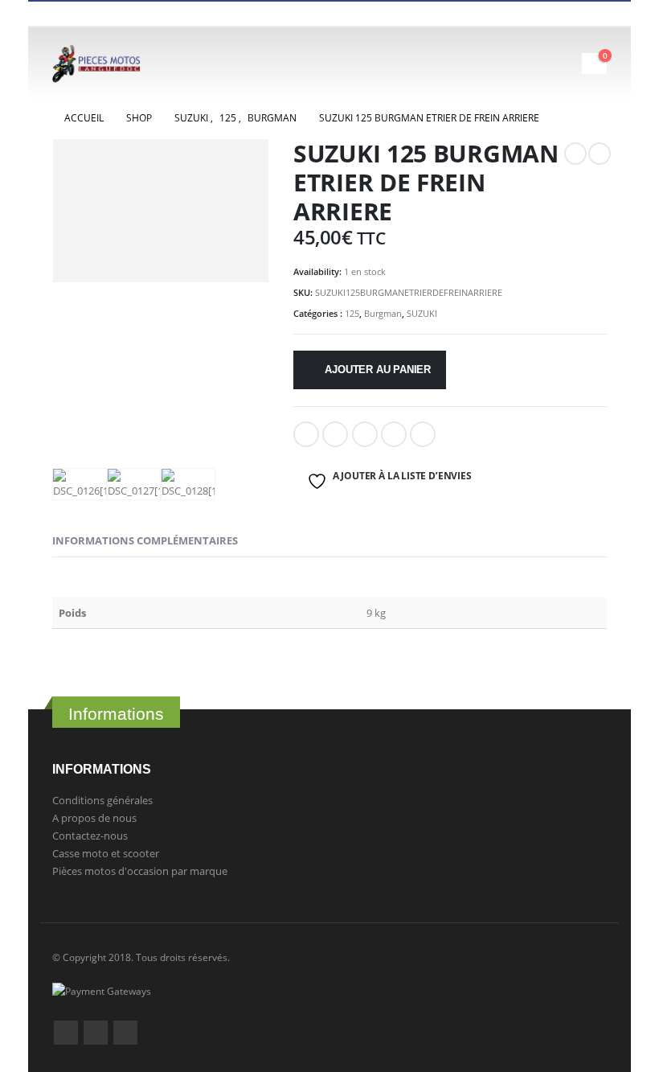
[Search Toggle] (524, 63)
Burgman (383, 313)
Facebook (306, 434)
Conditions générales (102, 800)
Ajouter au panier (378, 369)
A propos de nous (94, 818)
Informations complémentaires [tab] (145, 540)
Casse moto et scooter (105, 853)
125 (352, 313)
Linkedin (125, 1033)
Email (423, 434)
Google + (394, 434)
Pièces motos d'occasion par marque (139, 871)
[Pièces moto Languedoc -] (96, 63)
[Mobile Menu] (567, 63)
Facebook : (66, 1033)
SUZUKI (422, 313)
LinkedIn (365, 434)
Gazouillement (335, 434)
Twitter (96, 1033)
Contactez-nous (90, 835)
